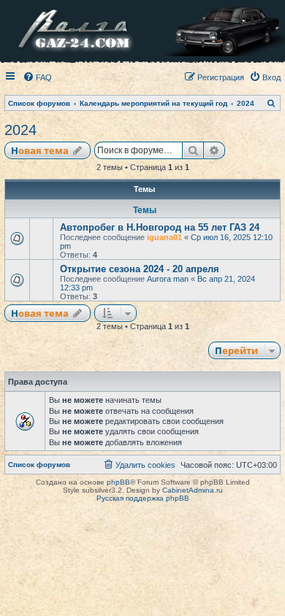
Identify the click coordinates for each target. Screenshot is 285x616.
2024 (20, 130)
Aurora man (168, 278)
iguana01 (164, 237)
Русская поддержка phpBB (142, 498)
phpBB (118, 482)
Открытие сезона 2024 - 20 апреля (139, 268)
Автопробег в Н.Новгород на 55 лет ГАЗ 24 (159, 227)
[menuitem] (37, 77)
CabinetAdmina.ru (192, 490)
